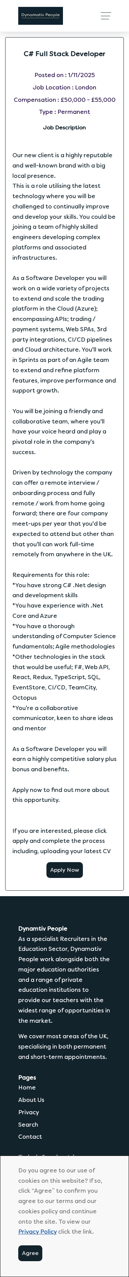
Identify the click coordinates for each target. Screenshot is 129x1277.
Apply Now (64, 869)
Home (27, 1087)
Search (28, 1124)
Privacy (28, 1112)
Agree (30, 1253)
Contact (30, 1136)
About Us (31, 1100)
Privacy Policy (37, 1231)
